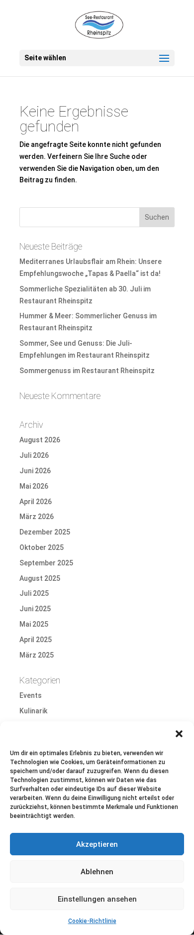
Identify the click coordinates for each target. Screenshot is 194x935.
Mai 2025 (33, 624)
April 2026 (35, 502)
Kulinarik (33, 711)
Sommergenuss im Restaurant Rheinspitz (87, 371)
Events (30, 695)
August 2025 (39, 578)
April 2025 (35, 640)
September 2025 (46, 563)
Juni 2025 (35, 609)
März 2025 (36, 655)
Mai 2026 (33, 486)
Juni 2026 (35, 471)
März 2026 (36, 517)
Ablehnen (97, 871)
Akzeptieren (97, 844)
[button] (179, 734)
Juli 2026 (34, 455)
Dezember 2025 (44, 532)
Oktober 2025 (41, 547)
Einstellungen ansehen (97, 899)
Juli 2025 (34, 593)
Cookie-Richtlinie (92, 921)
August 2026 (39, 440)
